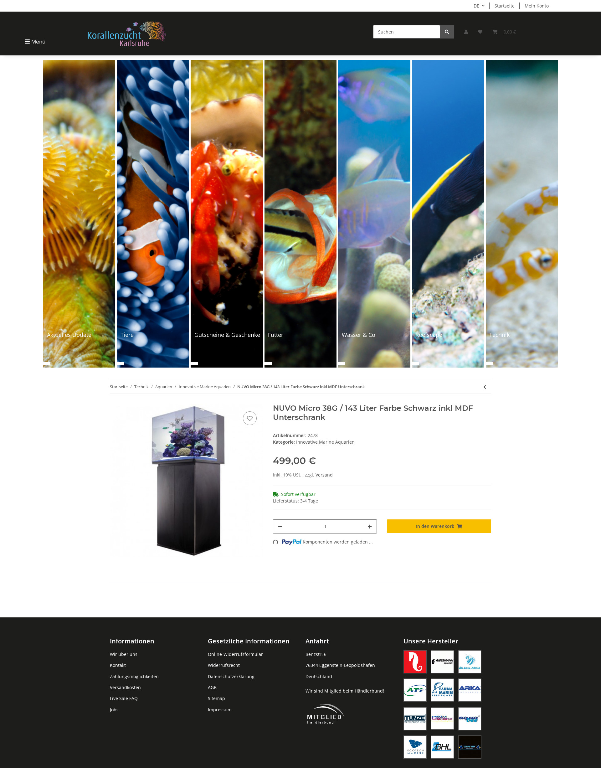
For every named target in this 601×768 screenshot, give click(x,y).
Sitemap (216, 698)
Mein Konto (537, 6)
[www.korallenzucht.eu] (127, 33)
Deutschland (319, 676)
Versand (324, 475)
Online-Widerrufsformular (235, 654)
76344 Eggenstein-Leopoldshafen (340, 665)
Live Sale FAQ (124, 698)
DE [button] (476, 6)
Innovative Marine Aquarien (325, 442)
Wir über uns (123, 654)
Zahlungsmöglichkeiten (134, 676)
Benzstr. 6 (316, 654)
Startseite (505, 6)
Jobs (114, 710)
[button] (466, 32)
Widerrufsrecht (224, 665)
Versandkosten (125, 687)
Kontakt (118, 665)
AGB (212, 687)
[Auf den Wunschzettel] (250, 418)
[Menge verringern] (280, 526)
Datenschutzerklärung (231, 676)
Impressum (220, 710)
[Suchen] (447, 32)
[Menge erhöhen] (370, 526)
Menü (38, 41)
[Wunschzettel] (480, 32)
